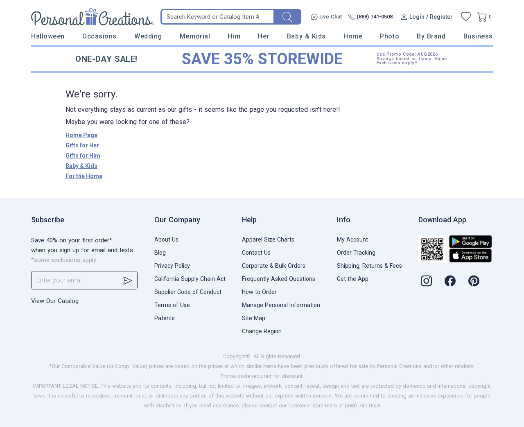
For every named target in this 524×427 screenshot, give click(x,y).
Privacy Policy (172, 265)
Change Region (262, 331)
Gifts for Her (82, 145)
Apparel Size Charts (268, 239)
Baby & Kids (306, 36)
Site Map (253, 318)
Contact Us (256, 252)
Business (478, 36)
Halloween (48, 36)
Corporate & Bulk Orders (273, 265)
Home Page (81, 135)
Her (263, 36)
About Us (166, 239)
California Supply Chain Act (190, 279)
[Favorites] (466, 17)
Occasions (99, 36)
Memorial (195, 36)
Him (234, 36)
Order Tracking (356, 252)
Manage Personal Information (281, 305)
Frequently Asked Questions (278, 279)
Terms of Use (172, 305)
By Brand (431, 36)
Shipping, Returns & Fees (369, 265)
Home (352, 36)
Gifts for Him (83, 155)
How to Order (259, 292)
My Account (352, 239)
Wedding (148, 36)
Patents (164, 318)
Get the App (352, 279)
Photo (389, 36)
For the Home (84, 176)
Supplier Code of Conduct (187, 292)
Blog (160, 252)
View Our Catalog (55, 301)
